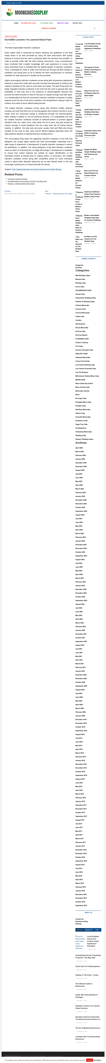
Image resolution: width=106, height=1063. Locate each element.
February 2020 (80, 712)
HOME (16, 23)
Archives (78, 267)
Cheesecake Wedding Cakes (85, 298)
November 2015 (81, 898)
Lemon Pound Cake (82, 361)
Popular (79, 930)
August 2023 (79, 559)
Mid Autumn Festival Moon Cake (87, 376)
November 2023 (81, 548)
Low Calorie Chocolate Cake (85, 368)
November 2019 (81, 723)
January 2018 (80, 801)
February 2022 (80, 626)
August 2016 (79, 864)
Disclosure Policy (81, 921)
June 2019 (79, 742)
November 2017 (81, 809)
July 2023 (78, 563)
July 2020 (78, 693)
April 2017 (79, 835)
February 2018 (80, 797)
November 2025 (81, 466)
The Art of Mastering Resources (87, 1028)
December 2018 (81, 764)
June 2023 (79, 567)
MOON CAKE (77, 23)
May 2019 (78, 745)
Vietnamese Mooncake (83, 432)
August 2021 (79, 645)
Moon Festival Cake (82, 387)
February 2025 (80, 492)
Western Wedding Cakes (84, 439)
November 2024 (81, 503)
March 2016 (79, 883)
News (77, 394)
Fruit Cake (79, 346)
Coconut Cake (80, 309)
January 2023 (80, 585)
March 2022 (79, 623)
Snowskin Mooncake (82, 417)
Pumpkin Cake (80, 406)
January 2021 (80, 671)
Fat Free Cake (80, 331)
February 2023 (80, 582)
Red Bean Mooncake (82, 409)
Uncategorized (80, 428)
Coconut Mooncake (82, 313)
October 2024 (80, 507)
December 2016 (81, 850)
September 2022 (81, 600)
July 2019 (78, 738)
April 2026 (79, 448)
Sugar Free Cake (81, 424)
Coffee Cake (79, 316)
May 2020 (78, 701)
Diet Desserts (80, 324)
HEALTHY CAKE (63, 23)
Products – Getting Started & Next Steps (58, 193)
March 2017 (79, 838)
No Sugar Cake (80, 398)
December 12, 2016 (81, 961)
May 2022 (78, 615)
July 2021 (78, 649)
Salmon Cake (80, 413)
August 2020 (79, 690)
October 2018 (80, 771)
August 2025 (79, 470)
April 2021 (79, 660)
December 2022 (81, 589)
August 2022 (79, 604)
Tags (97, 930)
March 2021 (79, 663)
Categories (79, 265)
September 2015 (81, 905)
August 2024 (79, 515)
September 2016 (81, 861)
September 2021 (81, 641)
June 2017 (79, 827)
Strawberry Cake (81, 420)
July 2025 (78, 474)
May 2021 (78, 656)
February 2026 (80, 455)
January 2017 (80, 846)
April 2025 (79, 485)
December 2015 (81, 894)
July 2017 (78, 824)
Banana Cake (80, 279)
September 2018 (81, 775)
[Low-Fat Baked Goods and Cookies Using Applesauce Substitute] (80, 936)
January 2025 (80, 496)
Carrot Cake (79, 286)
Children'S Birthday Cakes (85, 301)
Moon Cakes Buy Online (84, 383)
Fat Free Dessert (81, 335)
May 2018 (78, 786)
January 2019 (80, 760)
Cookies (78, 320)
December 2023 (81, 544)
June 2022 (79, 611)
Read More (97, 1060)
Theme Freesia (34, 1056)
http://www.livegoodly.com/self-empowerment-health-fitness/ (37, 169)
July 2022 (78, 608)
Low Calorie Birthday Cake (85, 365)
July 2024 (78, 518)
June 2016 (79, 872)
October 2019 (80, 727)
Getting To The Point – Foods (86, 975)
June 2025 (79, 477)
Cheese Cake (80, 294)
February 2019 (80, 757)
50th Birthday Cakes (82, 275)
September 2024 (81, 511)
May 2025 (78, 481)
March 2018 (79, 794)
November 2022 (81, 593)
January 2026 (80, 459)
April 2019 (79, 749)
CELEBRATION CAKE (28, 23)
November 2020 (81, 678)
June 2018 (79, 783)
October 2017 (80, 812)
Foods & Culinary (11, 36)
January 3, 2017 (10, 43)
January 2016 (80, 891)
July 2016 (78, 868)
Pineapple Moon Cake (83, 402)
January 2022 (80, 630)
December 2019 (81, 719)
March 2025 (79, 489)
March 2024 (79, 533)
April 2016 (79, 879)
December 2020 (81, 675)
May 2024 (78, 526)
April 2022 (79, 619)
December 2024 (81, 500)
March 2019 (79, 753)
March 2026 (79, 451)
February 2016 (80, 887)
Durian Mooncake (81, 327)
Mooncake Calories (82, 391)
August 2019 (79, 734)
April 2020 (79, 704)
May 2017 (78, 831)
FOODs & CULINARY (49, 28)
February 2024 (80, 537)
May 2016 (78, 876)
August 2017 (79, 820)
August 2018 (79, 779)
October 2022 (80, 597)
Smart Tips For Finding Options (87, 966)
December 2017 (81, 805)
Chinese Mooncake (82, 305)
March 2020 (79, 708)
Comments (88, 930)
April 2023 (79, 574)
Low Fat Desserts (81, 372)
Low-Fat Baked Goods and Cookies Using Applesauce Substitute (93, 941)
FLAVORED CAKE (46, 23)
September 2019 (81, 730)
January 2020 (80, 716)
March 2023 (79, 578)
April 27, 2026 (91, 949)
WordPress (42, 1056)
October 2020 (80, 682)
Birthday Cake (80, 283)
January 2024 (80, 541)
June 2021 (79, 652)
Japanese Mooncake (82, 357)
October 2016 (80, 857)
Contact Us (79, 919)
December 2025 (81, 463)
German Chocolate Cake (84, 350)
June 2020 (79, 697)
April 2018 (79, 790)
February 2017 (80, 842)
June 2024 (79, 522)
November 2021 (81, 634)
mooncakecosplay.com (13, 1056)
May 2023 (78, 570)
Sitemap (78, 924)
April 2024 (79, 530)
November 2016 (81, 853)
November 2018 (81, 768)
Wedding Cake (80, 435)
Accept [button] (89, 1060)
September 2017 (81, 816)
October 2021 (80, 637)
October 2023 (80, 552)
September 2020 (81, 686)
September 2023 (81, 556)
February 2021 (80, 667)
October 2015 (80, 902)
